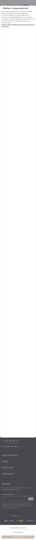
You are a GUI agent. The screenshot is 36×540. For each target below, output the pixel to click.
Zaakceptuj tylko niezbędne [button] (18, 528)
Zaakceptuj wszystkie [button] (18, 537)
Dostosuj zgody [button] (18, 532)
